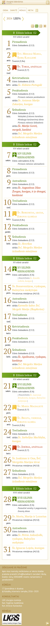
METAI (30, 10)
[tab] (32, 25)
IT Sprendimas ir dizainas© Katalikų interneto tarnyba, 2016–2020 (20, 590)
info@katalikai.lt (25, 574)
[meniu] (47, 2)
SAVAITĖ (13, 10)
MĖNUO (22, 10)
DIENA (5, 10)
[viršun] (47, 623)
